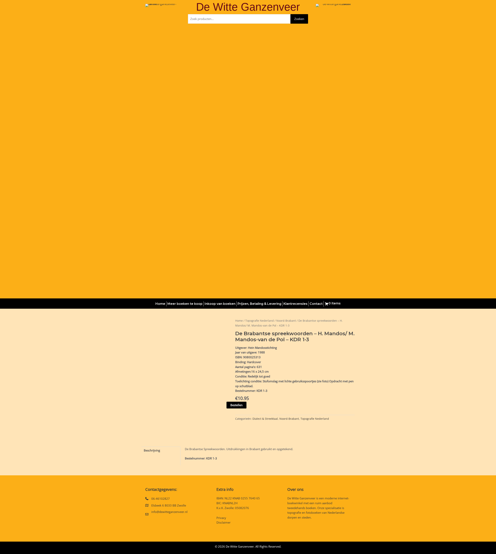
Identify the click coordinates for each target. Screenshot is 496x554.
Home (160, 304)
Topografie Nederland (259, 320)
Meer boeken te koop (184, 304)
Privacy (221, 518)
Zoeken (299, 19)
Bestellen (236, 405)
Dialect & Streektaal (265, 418)
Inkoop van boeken (220, 304)
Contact (316, 304)
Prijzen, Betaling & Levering (259, 304)
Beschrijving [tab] (152, 450)
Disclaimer (223, 522)
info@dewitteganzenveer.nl (169, 512)
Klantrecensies (295, 304)
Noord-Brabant (286, 320)
